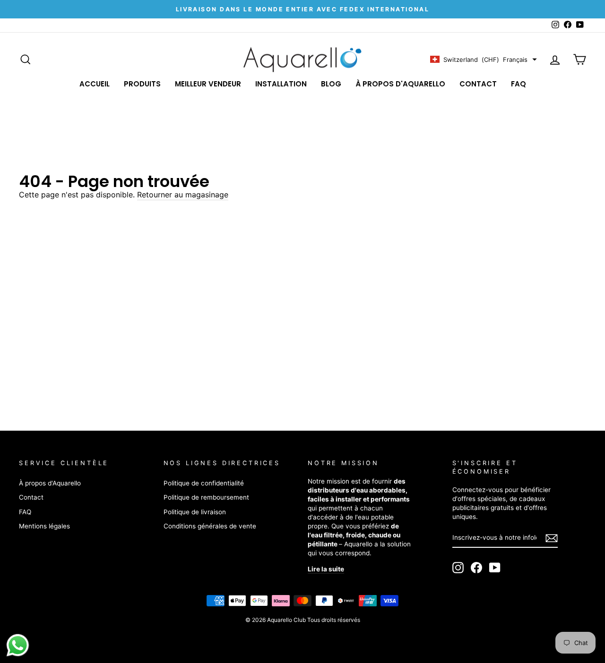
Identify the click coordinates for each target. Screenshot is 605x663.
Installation (281, 84)
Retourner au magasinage (182, 194)
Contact (478, 84)
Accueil (94, 84)
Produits (142, 84)
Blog (331, 84)
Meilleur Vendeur (208, 84)
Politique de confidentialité (204, 483)
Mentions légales (44, 526)
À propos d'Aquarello (400, 84)
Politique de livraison (195, 512)
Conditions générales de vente (210, 526)
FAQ (518, 84)
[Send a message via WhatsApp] (18, 645)
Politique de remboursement (206, 497)
